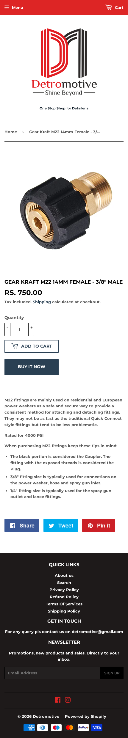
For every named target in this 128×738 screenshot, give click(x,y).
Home (10, 131)
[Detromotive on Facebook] (57, 700)
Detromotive (46, 716)
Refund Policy (64, 596)
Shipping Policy (64, 611)
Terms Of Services (64, 604)
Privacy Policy (64, 589)
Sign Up (112, 673)
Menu (17, 7)
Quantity (14, 317)
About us (64, 575)
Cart (119, 7)
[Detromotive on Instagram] (68, 700)
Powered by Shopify (85, 716)
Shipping (42, 301)
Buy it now (31, 366)
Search (64, 582)
